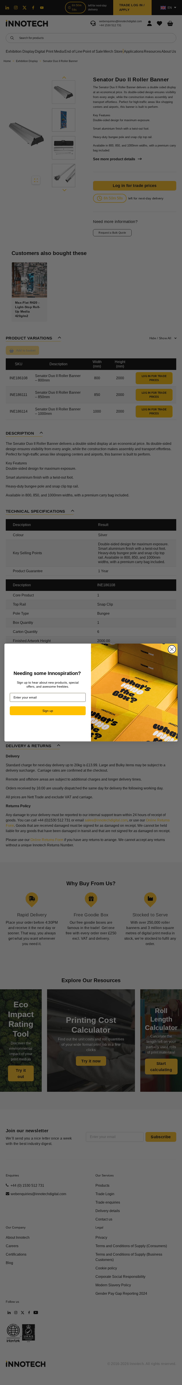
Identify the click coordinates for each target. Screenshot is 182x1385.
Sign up (47, 711)
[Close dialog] (172, 649)
